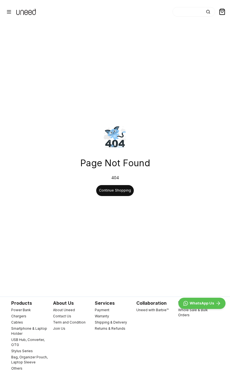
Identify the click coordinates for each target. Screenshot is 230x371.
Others (16, 368)
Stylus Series (22, 351)
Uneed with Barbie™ (152, 310)
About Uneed (64, 310)
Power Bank (21, 310)
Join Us (59, 328)
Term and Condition (69, 322)
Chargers (18, 316)
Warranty (102, 316)
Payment (102, 310)
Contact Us (62, 316)
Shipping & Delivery (111, 322)
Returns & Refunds (110, 328)
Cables (17, 322)
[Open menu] (9, 11)
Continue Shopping (115, 190)
